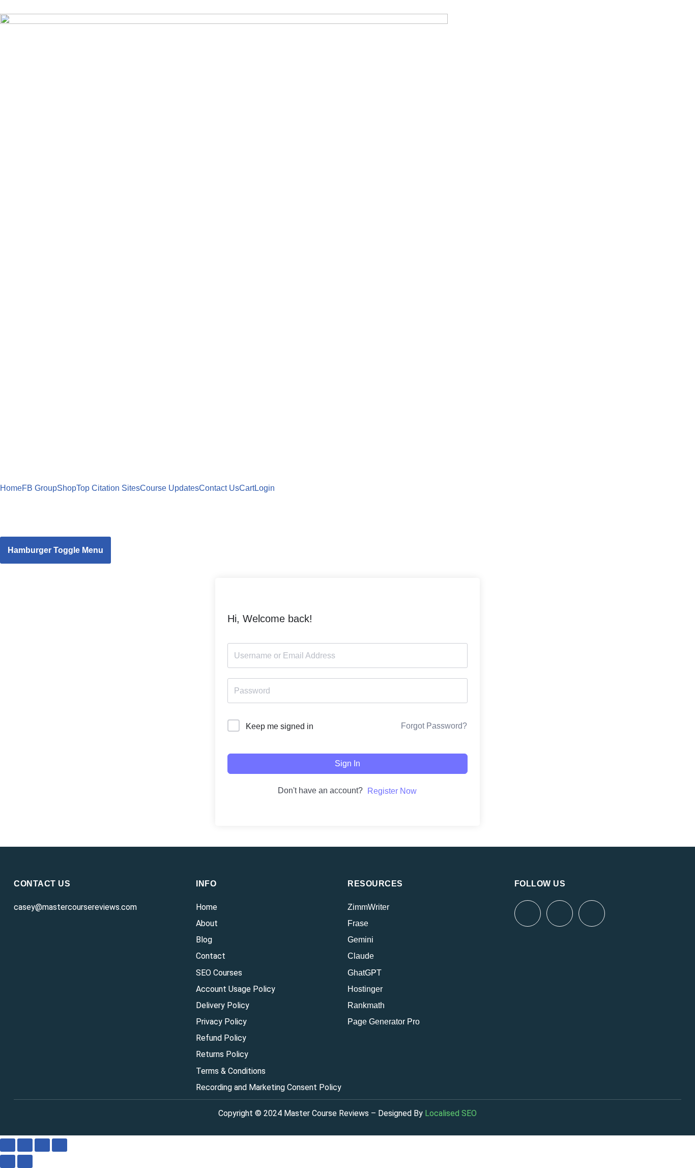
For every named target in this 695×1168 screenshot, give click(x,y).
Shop (66, 488)
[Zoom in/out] (7, 1145)
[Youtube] (559, 913)
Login (264, 488)
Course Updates (169, 488)
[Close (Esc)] (59, 1145)
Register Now (392, 791)
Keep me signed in (279, 726)
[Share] (42, 1145)
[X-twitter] (591, 913)
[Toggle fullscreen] (25, 1145)
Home (11, 488)
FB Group (39, 488)
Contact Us (219, 488)
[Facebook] (527, 913)
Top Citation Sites (108, 488)
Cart (246, 488)
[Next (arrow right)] (25, 1161)
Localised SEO (451, 1113)
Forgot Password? (434, 725)
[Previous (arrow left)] (7, 1161)
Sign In (347, 763)
